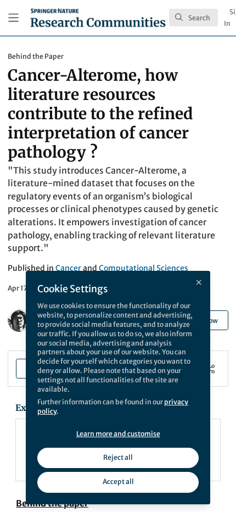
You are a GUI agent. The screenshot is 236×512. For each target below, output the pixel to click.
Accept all (118, 481)
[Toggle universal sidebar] (13, 17)
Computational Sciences (143, 268)
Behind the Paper (36, 56)
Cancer (68, 268)
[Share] (210, 369)
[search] (193, 17)
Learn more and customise (118, 434)
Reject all (118, 457)
